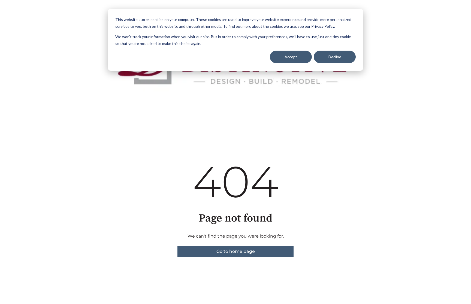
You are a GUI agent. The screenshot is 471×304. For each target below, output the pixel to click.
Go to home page (235, 251)
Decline (334, 56)
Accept (291, 56)
